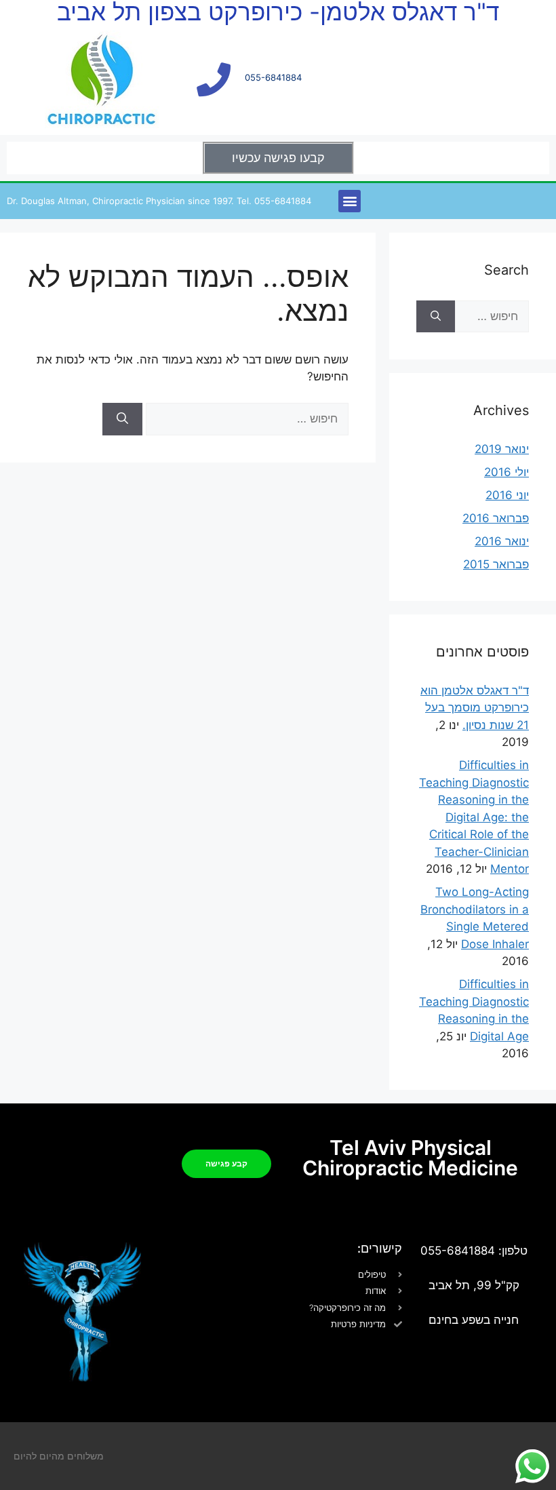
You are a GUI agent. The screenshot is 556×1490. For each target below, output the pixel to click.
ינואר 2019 (502, 449)
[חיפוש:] (245, 418)
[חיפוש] (122, 419)
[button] (349, 201)
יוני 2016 (507, 495)
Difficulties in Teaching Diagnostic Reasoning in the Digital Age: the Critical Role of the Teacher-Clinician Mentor (474, 817)
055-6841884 (273, 77)
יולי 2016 (506, 472)
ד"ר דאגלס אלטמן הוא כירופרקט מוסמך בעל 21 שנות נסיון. (474, 708)
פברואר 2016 (495, 518)
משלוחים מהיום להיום (59, 1456)
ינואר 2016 (502, 541)
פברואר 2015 (496, 564)
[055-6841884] (214, 79)
